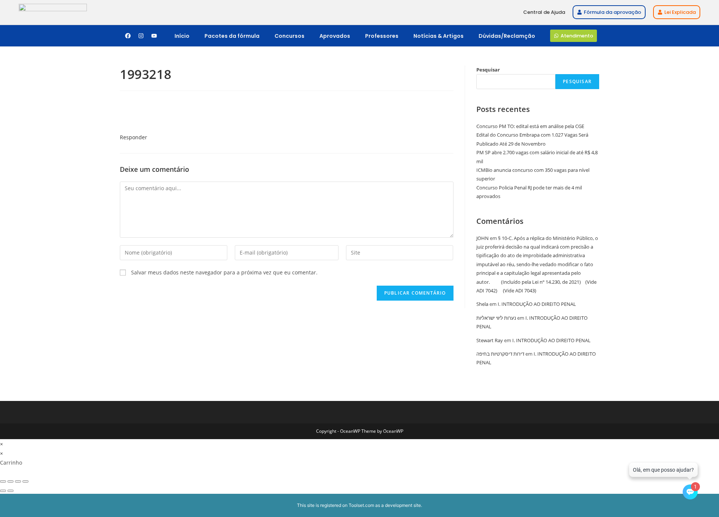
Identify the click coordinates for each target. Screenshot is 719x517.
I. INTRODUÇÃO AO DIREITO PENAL (537, 304)
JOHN (482, 238)
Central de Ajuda (544, 12)
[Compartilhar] (18, 481)
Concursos (289, 36)
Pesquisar (488, 69)
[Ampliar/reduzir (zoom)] (3, 481)
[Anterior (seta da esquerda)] (3, 491)
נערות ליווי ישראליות (496, 317)
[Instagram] (140, 36)
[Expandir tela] (10, 481)
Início (182, 36)
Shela (482, 304)
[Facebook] (127, 36)
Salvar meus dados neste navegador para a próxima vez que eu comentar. (224, 272)
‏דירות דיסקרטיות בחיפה (500, 353)
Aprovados (334, 36)
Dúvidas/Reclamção (507, 36)
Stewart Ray (489, 340)
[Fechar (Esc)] (25, 481)
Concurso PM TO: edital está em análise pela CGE (530, 126)
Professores (381, 36)
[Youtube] (154, 36)
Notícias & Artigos (438, 36)
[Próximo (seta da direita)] (10, 491)
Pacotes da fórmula (232, 36)
